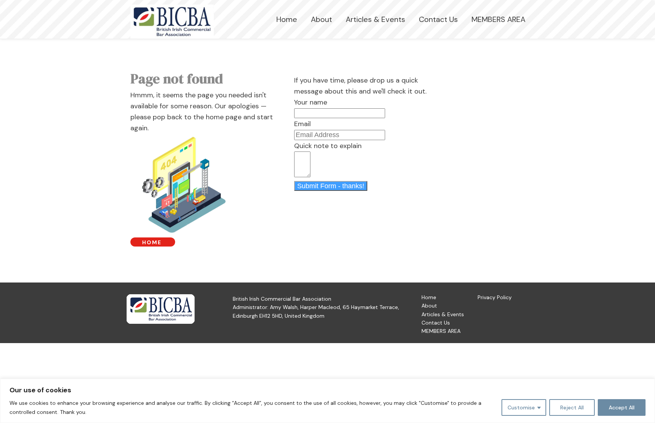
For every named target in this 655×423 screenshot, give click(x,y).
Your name (310, 102)
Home (286, 19)
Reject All (572, 407)
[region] (327, 401)
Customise (521, 407)
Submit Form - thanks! (330, 186)
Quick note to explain (328, 145)
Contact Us (438, 19)
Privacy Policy (495, 297)
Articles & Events (375, 19)
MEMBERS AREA (498, 19)
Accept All (622, 407)
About (321, 19)
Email (302, 123)
